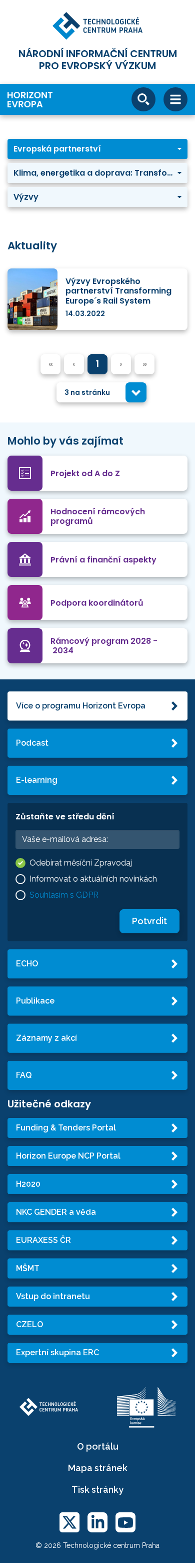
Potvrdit (149, 921)
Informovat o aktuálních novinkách (93, 879)
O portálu (97, 1446)
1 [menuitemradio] (97, 363)
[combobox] (101, 392)
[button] (98, 149)
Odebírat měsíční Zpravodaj (81, 863)
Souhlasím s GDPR (64, 895)
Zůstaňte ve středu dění (65, 816)
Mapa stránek (98, 1468)
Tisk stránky (98, 1489)
